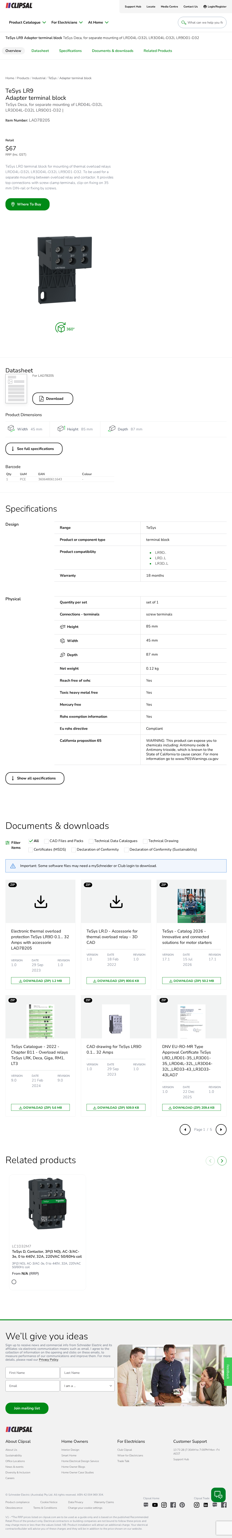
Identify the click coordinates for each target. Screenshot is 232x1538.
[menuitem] (27, 22)
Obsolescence (13, 1508)
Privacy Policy (48, 1360)
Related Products (158, 50)
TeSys (52, 78)
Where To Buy (29, 204)
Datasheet (40, 50)
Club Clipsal (124, 1450)
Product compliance (17, 1502)
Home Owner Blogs (73, 1467)
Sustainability (13, 1455)
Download (54, 398)
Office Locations (15, 1461)
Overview (13, 50)
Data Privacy (75, 1502)
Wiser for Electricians (130, 1455)
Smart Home (68, 1455)
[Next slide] (222, 1160)
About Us (11, 1450)
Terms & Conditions (45, 1508)
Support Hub (181, 1459)
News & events (14, 1467)
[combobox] (87, 1386)
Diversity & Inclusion (17, 1472)
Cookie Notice (48, 1502)
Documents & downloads (112, 50)
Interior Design (70, 1450)
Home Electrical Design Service (80, 1461)
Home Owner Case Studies (77, 1472)
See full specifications (35, 448)
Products (23, 78)
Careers (9, 1478)
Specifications (70, 50)
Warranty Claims (104, 1502)
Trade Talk (123, 1461)
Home (9, 78)
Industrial (39, 78)
